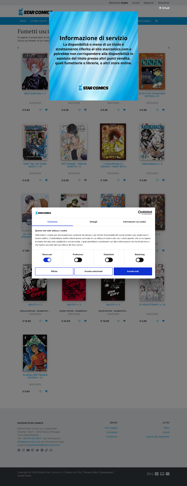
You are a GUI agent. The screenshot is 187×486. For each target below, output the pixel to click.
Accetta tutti (133, 271)
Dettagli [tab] (93, 222)
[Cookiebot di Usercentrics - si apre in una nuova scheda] (140, 213)
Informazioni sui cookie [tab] (134, 222)
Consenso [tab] (52, 222)
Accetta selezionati (93, 271)
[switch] (78, 260)
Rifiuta (54, 271)
